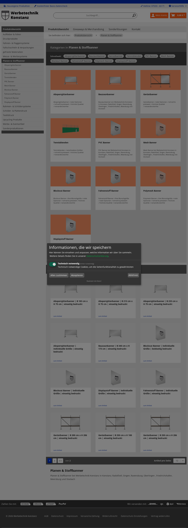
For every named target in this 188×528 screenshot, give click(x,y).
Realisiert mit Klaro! (94, 281)
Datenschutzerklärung (97, 256)
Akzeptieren (77, 275)
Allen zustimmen (59, 275)
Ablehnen (133, 275)
